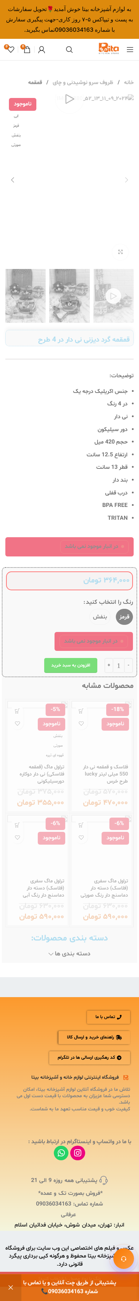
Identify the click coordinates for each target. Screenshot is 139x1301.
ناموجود (81, 711)
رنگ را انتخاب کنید (109, 602)
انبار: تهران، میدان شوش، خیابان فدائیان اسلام (69, 1225)
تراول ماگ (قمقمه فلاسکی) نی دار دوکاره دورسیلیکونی (42, 774)
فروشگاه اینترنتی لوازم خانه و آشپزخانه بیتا (75, 1077)
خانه (128, 83)
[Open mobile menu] (130, 49)
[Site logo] (108, 49)
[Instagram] (77, 1153)
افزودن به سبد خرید (70, 665)
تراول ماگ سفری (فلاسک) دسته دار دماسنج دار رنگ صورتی (104, 888)
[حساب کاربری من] (42, 49)
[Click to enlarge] (120, 252)
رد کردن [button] (10, 1287)
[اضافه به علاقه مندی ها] (81, 723)
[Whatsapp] (61, 1153)
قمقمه (35, 83)
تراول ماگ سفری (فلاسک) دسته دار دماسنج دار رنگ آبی (43, 888)
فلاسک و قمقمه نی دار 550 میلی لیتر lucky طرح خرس (105, 774)
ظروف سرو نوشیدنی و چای (82, 83)
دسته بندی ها (73, 954)
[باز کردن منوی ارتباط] (123, 1258)
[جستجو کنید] (69, 49)
